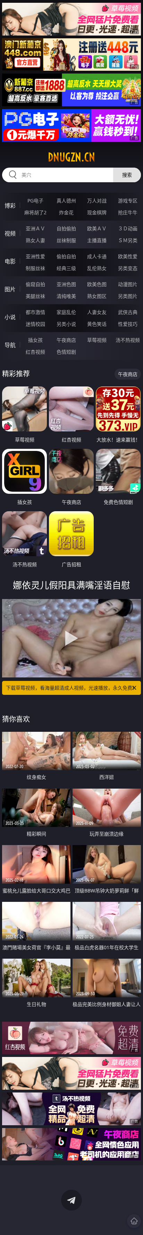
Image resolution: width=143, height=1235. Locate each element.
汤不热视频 (128, 340)
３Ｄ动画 (127, 228)
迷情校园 (35, 324)
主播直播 (97, 240)
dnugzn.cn (71, 157)
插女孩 (35, 340)
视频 (10, 233)
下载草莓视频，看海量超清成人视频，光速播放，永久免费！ (71, 687)
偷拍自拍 (66, 256)
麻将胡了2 (35, 212)
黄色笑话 (97, 324)
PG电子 (35, 200)
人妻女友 (97, 312)
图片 (10, 289)
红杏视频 (35, 351)
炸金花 (66, 212)
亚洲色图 (66, 284)
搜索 (127, 174)
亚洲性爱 (35, 256)
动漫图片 (127, 284)
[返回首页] (134, 1221)
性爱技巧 (127, 324)
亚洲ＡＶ (35, 228)
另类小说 (66, 324)
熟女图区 (97, 296)
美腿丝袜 (35, 296)
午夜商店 (66, 340)
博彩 (10, 205)
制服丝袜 (35, 268)
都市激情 (35, 312)
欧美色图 (97, 284)
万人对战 (97, 200)
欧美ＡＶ (97, 228)
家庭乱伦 (66, 312)
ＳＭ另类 (127, 240)
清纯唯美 (66, 296)
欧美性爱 (127, 256)
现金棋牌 (97, 212)
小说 (10, 317)
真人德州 (66, 200)
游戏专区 (127, 200)
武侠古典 (127, 312)
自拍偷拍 (66, 228)
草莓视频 (97, 340)
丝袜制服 (66, 240)
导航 (10, 345)
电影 (10, 261)
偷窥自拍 (35, 284)
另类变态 (127, 268)
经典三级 (66, 268)
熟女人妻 (35, 240)
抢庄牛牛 (127, 212)
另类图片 (127, 296)
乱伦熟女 (97, 268)
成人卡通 (97, 256)
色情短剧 (66, 351)
